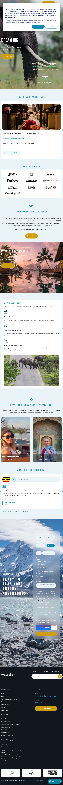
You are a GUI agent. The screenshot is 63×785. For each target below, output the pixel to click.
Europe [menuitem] (3, 707)
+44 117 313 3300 (42, 702)
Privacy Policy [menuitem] (27, 780)
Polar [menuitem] (2, 702)
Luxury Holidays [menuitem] (5, 719)
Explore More (7, 266)
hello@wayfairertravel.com (46, 696)
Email (36, 693)
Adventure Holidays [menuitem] (7, 735)
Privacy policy (39, 600)
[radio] (38, 561)
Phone (37, 700)
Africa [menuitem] (3, 693)
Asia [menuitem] (2, 696)
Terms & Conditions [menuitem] (38, 780)
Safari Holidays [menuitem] (5, 730)
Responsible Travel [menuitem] (7, 747)
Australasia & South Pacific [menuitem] (9, 699)
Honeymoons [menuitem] (5, 733)
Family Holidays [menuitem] (5, 727)
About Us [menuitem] (4, 744)
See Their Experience (23, 479)
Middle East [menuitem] (4, 710)
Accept (38, 26)
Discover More (8, 56)
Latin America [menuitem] (5, 705)
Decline (51, 26)
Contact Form (45, 708)
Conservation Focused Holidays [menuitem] (10, 724)
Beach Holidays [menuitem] (5, 721)
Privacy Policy (12, 17)
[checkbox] (46, 565)
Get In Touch (31, 236)
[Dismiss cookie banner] (57, 6)
